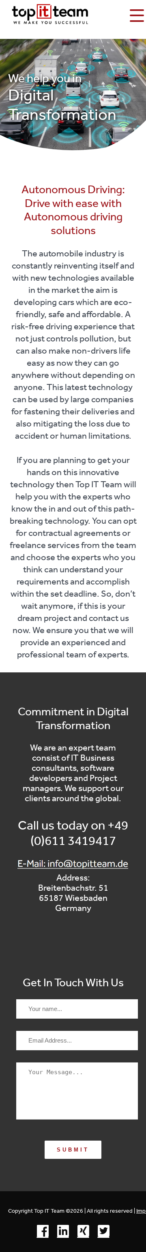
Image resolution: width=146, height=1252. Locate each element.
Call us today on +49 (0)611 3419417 (73, 832)
